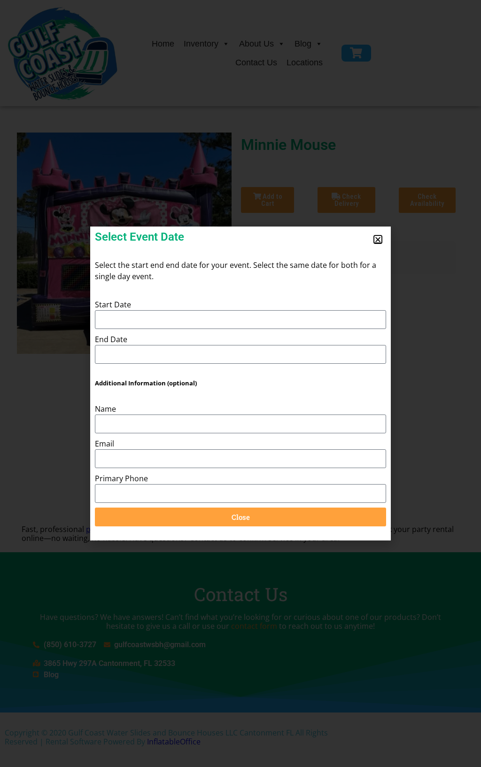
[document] (240, 383)
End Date (111, 339)
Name (105, 409)
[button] (377, 239)
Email (104, 443)
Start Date (113, 304)
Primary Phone (121, 478)
